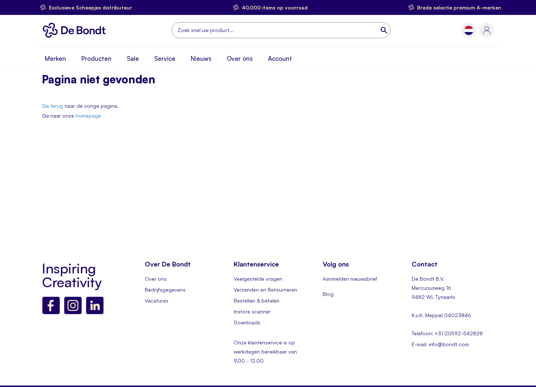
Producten (96, 58)
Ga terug (52, 106)
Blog (328, 294)
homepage (88, 115)
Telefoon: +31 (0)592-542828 (447, 333)
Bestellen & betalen (256, 300)
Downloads (247, 322)
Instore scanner (252, 311)
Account (280, 58)
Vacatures (156, 300)
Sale (133, 58)
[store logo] (76, 30)
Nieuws (201, 58)
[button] (468, 30)
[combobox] (281, 30)
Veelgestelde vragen (258, 279)
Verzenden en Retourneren (265, 290)
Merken (55, 58)
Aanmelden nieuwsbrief (350, 279)
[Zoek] (385, 30)
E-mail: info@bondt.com (440, 344)
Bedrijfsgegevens (165, 290)
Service (164, 58)
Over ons (240, 58)
